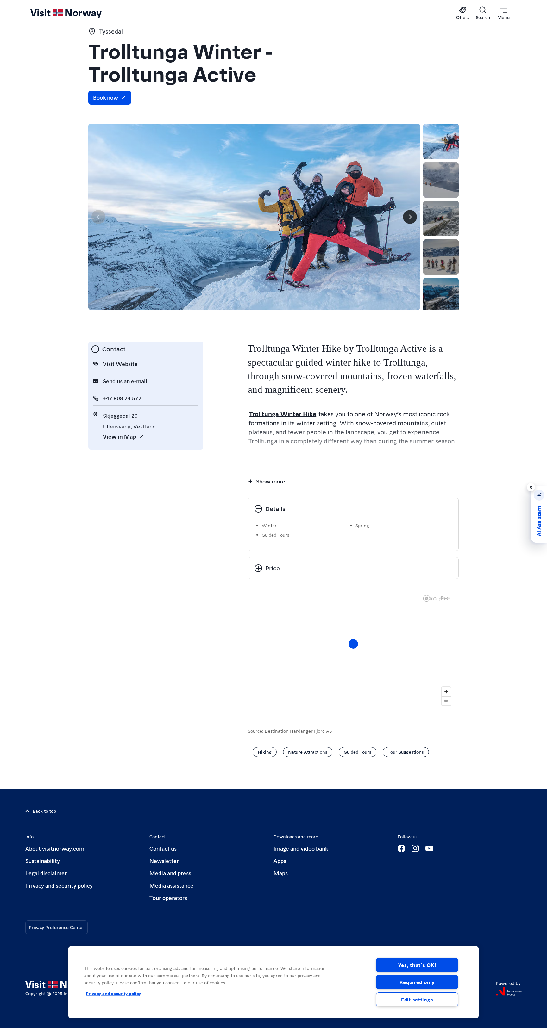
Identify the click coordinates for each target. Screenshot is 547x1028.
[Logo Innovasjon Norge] (509, 991)
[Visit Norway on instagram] (415, 848)
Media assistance (171, 885)
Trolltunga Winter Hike (282, 413)
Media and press (170, 873)
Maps (281, 873)
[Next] (410, 217)
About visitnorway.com (54, 848)
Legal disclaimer (46, 873)
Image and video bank (301, 848)
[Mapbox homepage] (437, 598)
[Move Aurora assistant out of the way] (531, 487)
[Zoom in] (446, 691)
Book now (105, 97)
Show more (270, 481)
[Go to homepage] (76, 13)
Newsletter (164, 860)
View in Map (119, 436)
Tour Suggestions (406, 751)
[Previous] (98, 217)
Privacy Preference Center (56, 927)
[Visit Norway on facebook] (401, 848)
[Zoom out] (446, 700)
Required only (416, 982)
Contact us (163, 848)
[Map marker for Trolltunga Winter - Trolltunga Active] (353, 644)
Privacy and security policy (59, 885)
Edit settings (417, 999)
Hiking (265, 751)
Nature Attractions (307, 751)
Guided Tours (357, 751)
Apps (280, 860)
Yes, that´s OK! (417, 965)
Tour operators (168, 897)
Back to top (44, 811)
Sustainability (42, 860)
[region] (353, 650)
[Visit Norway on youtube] (429, 848)
